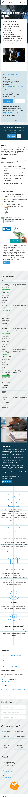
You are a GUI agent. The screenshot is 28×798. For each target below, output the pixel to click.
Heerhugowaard (21, 741)
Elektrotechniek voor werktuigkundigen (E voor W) (14, 690)
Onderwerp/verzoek (5, 715)
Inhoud (11, 130)
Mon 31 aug (8, 86)
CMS (25, 796)
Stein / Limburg (8, 752)
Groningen (7, 741)
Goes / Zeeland (21, 736)
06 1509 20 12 (10, 112)
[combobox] (19, 281)
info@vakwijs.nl (10, 681)
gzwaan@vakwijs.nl (10, 115)
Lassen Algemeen (10, 10)
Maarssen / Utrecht (7, 746)
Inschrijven (8, 101)
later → (4, 392)
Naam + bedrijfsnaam (5, 705)
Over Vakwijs (14, 132)
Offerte (20, 101)
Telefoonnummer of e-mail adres (8, 710)
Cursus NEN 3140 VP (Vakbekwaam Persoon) (14, 693)
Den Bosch (7, 736)
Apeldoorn (20, 731)
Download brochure (14, 66)
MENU (9, 2)
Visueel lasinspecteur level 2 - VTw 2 (11, 695)
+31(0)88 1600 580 (11, 679)
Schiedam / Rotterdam (20, 746)
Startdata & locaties (19, 130)
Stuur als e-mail (19, 119)
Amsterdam (7, 731)
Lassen (3, 9)
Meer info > (6, 262)
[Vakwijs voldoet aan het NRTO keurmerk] (14, 785)
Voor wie (6, 130)
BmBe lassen (9, 9)
